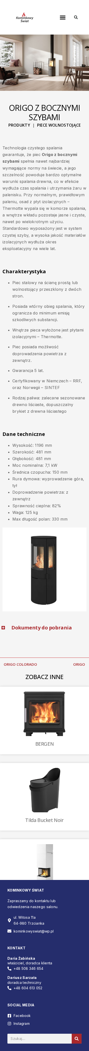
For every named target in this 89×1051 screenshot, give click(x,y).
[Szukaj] (77, 1039)
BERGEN (44, 743)
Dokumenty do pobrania (41, 627)
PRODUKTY (19, 125)
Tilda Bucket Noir (44, 820)
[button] (62, 17)
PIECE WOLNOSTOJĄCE (59, 125)
